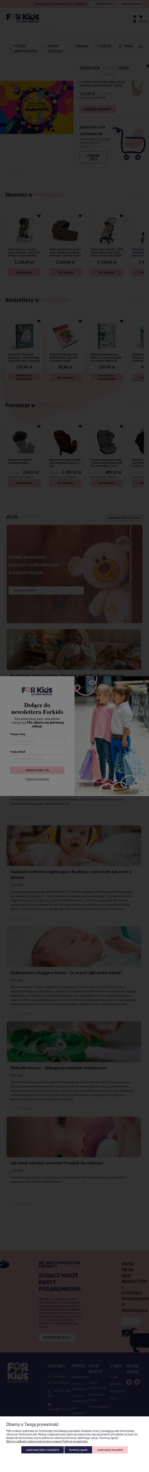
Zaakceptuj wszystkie (110, 1449)
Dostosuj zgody (78, 1449)
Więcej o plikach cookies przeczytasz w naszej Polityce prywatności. (47, 1441)
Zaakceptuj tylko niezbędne (42, 1449)
